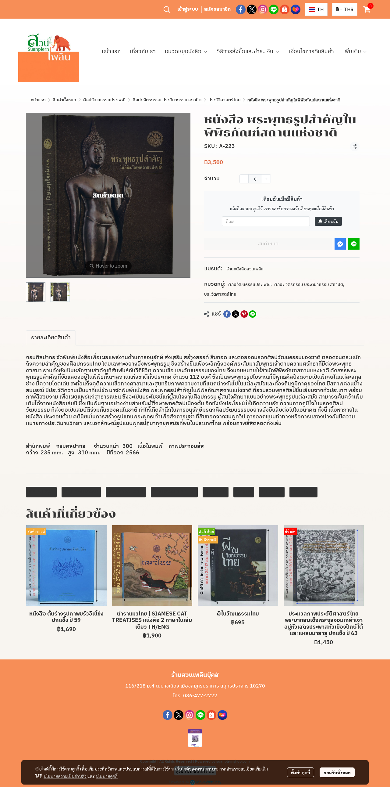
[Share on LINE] (252, 314)
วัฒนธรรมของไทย (174, 491)
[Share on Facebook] (227, 314)
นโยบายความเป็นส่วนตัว (65, 776)
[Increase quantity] (266, 179)
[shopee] (284, 9)
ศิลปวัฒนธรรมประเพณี (104, 99)
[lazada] (295, 9)
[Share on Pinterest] (244, 314)
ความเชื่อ (215, 491)
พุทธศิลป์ (271, 491)
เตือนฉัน (331, 221)
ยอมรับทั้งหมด (337, 772)
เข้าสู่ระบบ (187, 9)
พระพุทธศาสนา (126, 491)
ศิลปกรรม (303, 491)
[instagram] (263, 9)
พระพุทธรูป (41, 491)
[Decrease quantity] (244, 179)
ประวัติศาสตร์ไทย (224, 99)
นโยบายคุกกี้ (107, 776)
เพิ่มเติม (352, 51)
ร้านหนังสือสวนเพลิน (245, 269)
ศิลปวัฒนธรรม (81, 491)
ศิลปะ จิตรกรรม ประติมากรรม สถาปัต (167, 99)
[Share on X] (235, 314)
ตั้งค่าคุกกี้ (300, 772)
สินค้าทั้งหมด (64, 99)
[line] (273, 9)
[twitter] (252, 9)
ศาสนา (244, 491)
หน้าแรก (38, 99)
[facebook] (241, 9)
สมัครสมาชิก (217, 9)
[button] (167, 9)
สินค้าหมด (268, 244)
